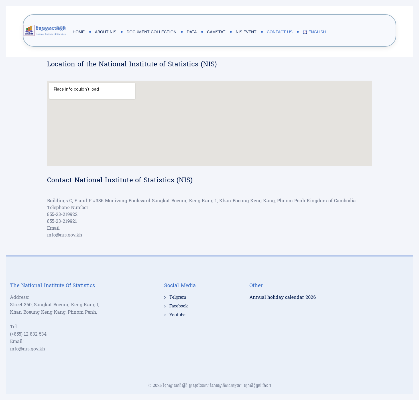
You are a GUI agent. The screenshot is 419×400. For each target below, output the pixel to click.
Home (79, 32)
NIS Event (246, 32)
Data (192, 32)
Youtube (177, 315)
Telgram (177, 297)
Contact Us (279, 32)
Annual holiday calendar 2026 (282, 297)
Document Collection (151, 32)
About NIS (105, 32)
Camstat (216, 32)
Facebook (178, 306)
